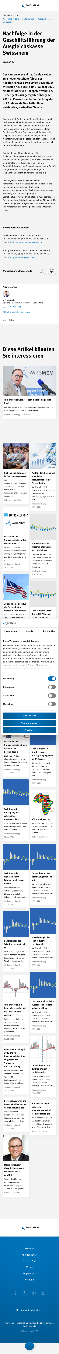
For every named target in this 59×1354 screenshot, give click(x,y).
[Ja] (42, 271)
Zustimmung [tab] (10, 631)
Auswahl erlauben (29, 723)
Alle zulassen (29, 716)
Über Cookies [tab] (48, 631)
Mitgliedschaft (29, 1255)
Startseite (7, 16)
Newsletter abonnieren (31, 1310)
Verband (29, 1280)
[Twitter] (25, 1293)
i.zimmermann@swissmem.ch (27, 242)
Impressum (9, 1323)
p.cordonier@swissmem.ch (26, 257)
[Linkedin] (34, 1293)
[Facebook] (15, 1293)
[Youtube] (43, 1293)
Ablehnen (29, 730)
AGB (25, 1326)
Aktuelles (30, 1248)
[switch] (52, 687)
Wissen (29, 1267)
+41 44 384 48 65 (13, 307)
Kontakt (32, 1326)
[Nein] (52, 271)
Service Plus (29, 1261)
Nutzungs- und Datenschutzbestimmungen (36, 1323)
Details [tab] (29, 631)
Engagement (29, 1274)
